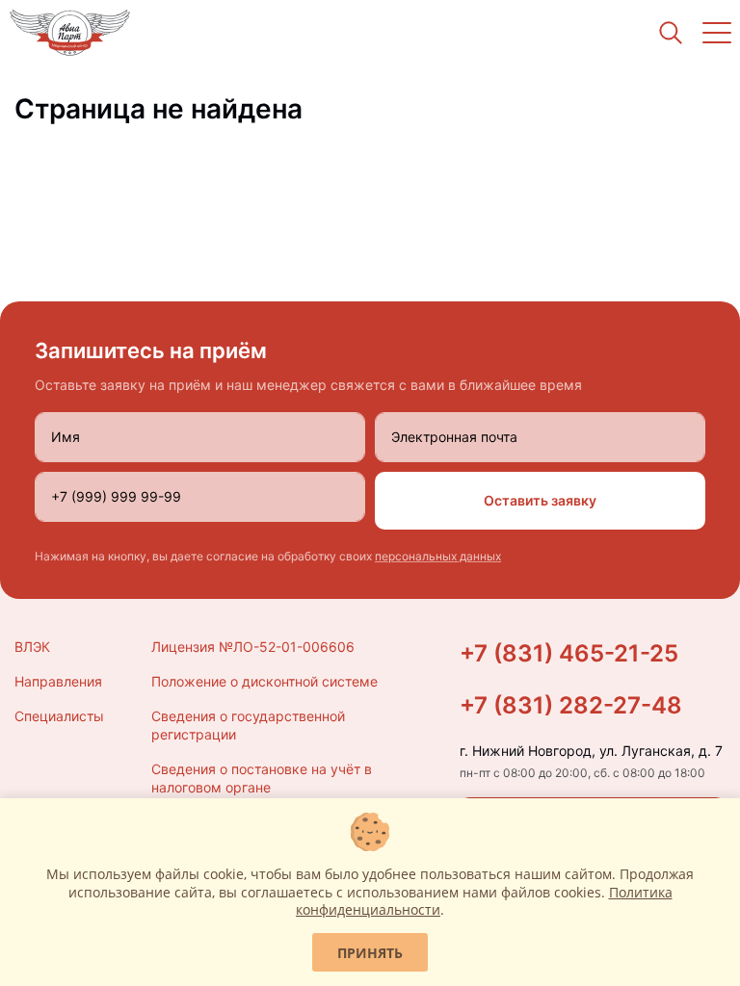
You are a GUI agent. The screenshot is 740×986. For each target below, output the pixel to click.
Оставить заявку (540, 500)
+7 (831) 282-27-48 (571, 705)
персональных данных (438, 556)
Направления (58, 681)
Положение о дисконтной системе (264, 681)
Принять (370, 953)
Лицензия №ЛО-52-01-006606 (253, 646)
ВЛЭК (32, 646)
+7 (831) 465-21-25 (569, 653)
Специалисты (59, 716)
